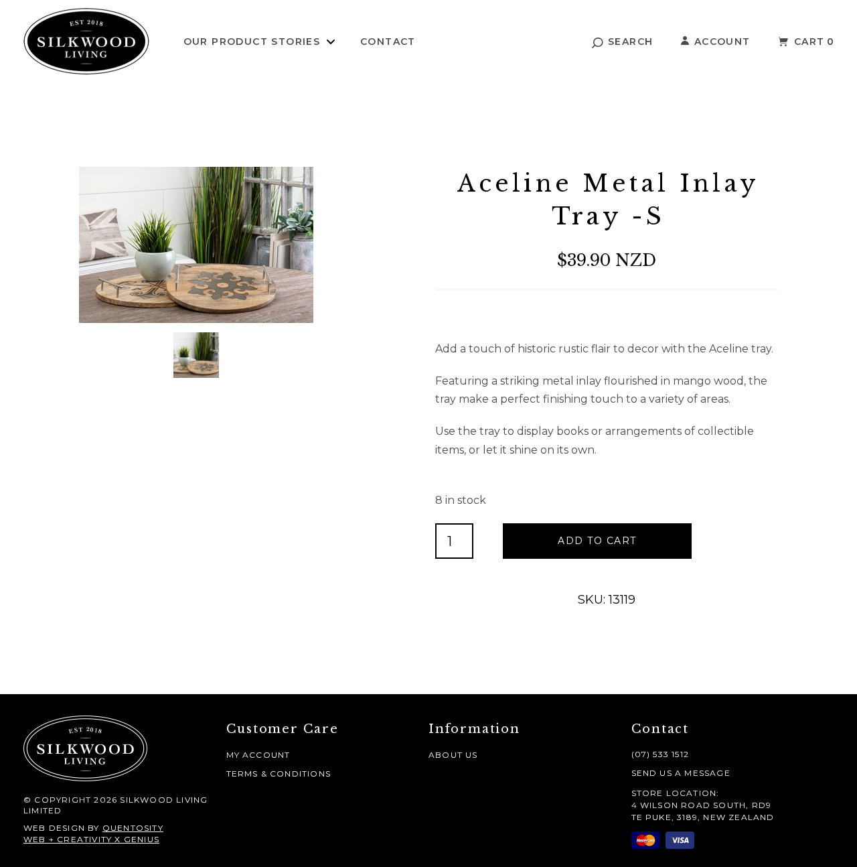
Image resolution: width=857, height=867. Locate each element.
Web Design (54, 828)
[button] (623, 41)
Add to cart (597, 541)
